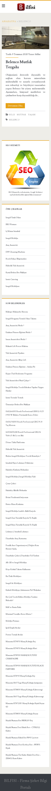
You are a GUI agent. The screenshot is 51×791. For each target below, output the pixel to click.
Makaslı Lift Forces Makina (17, 346)
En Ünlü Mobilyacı (13, 576)
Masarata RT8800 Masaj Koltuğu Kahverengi (24, 690)
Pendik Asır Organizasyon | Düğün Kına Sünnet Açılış (22, 547)
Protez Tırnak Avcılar (14, 635)
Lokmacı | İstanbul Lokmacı (17, 532)
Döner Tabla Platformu (15, 442)
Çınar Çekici (11, 483)
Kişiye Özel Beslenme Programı (19, 374)
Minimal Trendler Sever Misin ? (19, 614)
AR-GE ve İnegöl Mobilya (16, 562)
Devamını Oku (16, 106)
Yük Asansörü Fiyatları (15, 353)
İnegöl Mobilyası (12, 286)
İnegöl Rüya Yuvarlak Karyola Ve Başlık (21, 525)
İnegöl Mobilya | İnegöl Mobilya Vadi (21, 477)
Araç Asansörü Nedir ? (15, 325)
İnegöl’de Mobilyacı (14, 583)
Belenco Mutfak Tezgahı (25, 38)
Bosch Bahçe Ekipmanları (16, 259)
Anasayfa (9, 21)
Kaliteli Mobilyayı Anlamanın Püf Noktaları (23, 590)
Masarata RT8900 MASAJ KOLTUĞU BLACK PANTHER (25, 667)
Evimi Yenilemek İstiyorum (17, 497)
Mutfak (21, 115)
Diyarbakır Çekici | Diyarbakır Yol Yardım (22, 556)
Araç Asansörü (12, 245)
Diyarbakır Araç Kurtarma (16, 538)
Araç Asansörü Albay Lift (16, 360)
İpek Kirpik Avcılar (13, 628)
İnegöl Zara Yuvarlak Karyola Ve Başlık (21, 518)
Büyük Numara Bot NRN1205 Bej (19, 720)
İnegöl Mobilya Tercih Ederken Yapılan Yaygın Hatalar (24, 389)
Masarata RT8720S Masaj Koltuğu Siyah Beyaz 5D (25, 705)
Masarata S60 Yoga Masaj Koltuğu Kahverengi (25, 696)
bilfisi (37, 54)
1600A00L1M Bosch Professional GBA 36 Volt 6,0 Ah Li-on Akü (23, 434)
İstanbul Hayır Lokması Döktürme (19, 463)
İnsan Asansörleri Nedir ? (16, 339)
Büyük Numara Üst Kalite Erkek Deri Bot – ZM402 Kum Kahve (23, 757)
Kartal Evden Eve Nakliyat (16, 272)
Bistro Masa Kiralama (14, 504)
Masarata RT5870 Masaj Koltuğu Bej (21, 641)
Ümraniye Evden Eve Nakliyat (18, 404)
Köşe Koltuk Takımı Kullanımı (18, 569)
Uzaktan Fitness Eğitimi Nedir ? (19, 332)
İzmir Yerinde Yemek (14, 398)
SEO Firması (11, 224)
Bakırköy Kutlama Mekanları (17, 470)
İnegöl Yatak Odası (13, 217)
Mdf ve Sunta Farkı (13, 607)
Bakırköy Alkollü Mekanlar (16, 490)
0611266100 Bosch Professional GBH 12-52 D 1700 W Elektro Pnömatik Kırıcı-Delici (25, 413)
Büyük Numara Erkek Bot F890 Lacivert (22, 738)
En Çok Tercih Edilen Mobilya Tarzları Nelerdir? (21, 599)
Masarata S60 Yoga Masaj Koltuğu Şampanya (24, 683)
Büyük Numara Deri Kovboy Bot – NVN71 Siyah (23, 746)
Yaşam (32, 115)
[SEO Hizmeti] (25, 189)
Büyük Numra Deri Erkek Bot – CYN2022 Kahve (23, 729)
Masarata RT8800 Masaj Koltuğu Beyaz (22, 714)
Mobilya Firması (12, 621)
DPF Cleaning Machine (15, 252)
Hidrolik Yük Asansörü (15, 266)
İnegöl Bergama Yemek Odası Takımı (21, 319)
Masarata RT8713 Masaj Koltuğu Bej (20, 676)
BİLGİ (12, 115)
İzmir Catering (12, 279)
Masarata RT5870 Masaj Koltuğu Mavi (21, 648)
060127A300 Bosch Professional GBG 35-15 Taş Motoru (24, 423)
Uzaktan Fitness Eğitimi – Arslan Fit (20, 367)
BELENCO (14, 120)
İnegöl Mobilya (12, 238)
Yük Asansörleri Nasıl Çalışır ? (18, 380)
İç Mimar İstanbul (13, 231)
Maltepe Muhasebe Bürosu (17, 312)
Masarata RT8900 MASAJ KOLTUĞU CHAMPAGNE (21, 657)
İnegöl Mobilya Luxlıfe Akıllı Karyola (21, 511)
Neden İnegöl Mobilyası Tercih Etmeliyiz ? (23, 456)
